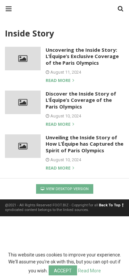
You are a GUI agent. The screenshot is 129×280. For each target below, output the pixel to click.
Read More (89, 270)
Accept (63, 270)
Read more (58, 80)
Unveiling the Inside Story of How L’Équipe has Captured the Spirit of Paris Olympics (84, 144)
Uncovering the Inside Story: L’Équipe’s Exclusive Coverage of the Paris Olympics (82, 56)
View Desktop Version (67, 189)
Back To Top (109, 205)
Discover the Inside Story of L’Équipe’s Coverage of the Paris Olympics (81, 100)
